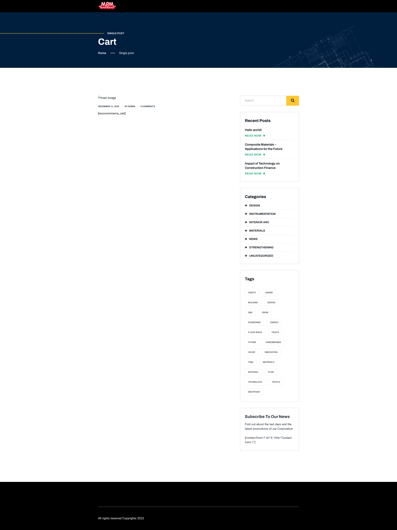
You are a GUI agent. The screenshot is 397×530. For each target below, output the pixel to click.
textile (276, 382)
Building (253, 302)
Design (254, 205)
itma (250, 362)
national (253, 372)
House (251, 352)
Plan (271, 372)
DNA (250, 312)
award (269, 292)
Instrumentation (262, 213)
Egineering (254, 322)
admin (131, 106)
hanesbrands (273, 342)
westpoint (254, 392)
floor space (255, 332)
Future (252, 342)
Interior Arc (259, 222)
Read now (253, 135)
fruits (275, 332)
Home (102, 53)
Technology (255, 382)
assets (252, 292)
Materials (257, 230)
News (253, 239)
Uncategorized (261, 255)
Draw (265, 312)
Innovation (271, 352)
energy (274, 322)
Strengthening (261, 247)
